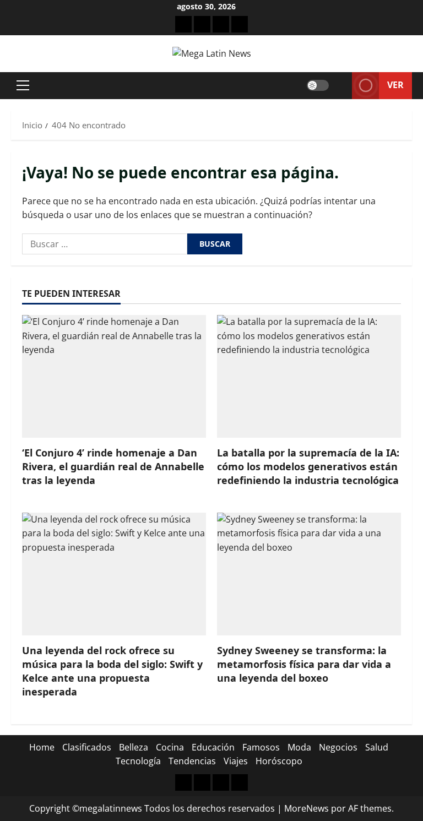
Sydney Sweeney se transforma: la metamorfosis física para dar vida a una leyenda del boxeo (304, 664)
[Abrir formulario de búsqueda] (340, 85)
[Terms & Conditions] (183, 24)
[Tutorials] (239, 24)
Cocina (170, 747)
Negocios (338, 747)
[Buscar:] (104, 243)
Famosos (261, 747)
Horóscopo (279, 761)
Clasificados (86, 747)
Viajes (236, 761)
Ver (395, 85)
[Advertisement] (221, 24)
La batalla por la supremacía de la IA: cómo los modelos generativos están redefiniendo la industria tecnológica (308, 466)
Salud (376, 747)
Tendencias (192, 761)
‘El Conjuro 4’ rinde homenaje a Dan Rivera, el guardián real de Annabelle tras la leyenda (113, 466)
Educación (213, 747)
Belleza (133, 747)
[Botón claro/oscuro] (318, 85)
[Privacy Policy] (202, 24)
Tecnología (138, 761)
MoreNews (306, 808)
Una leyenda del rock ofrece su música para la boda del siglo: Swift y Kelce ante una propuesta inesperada (112, 671)
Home (42, 747)
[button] (23, 85)
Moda (299, 747)
